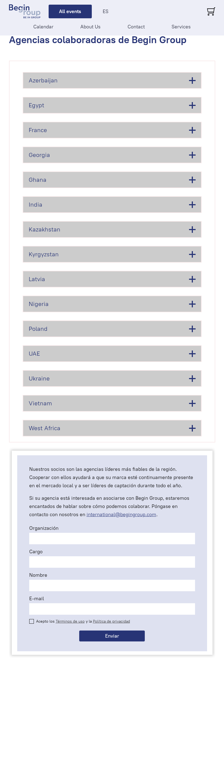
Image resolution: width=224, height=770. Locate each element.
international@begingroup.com (121, 515)
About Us (90, 27)
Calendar (43, 27)
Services (181, 27)
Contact (136, 27)
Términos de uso (70, 621)
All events (70, 11)
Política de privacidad (111, 621)
